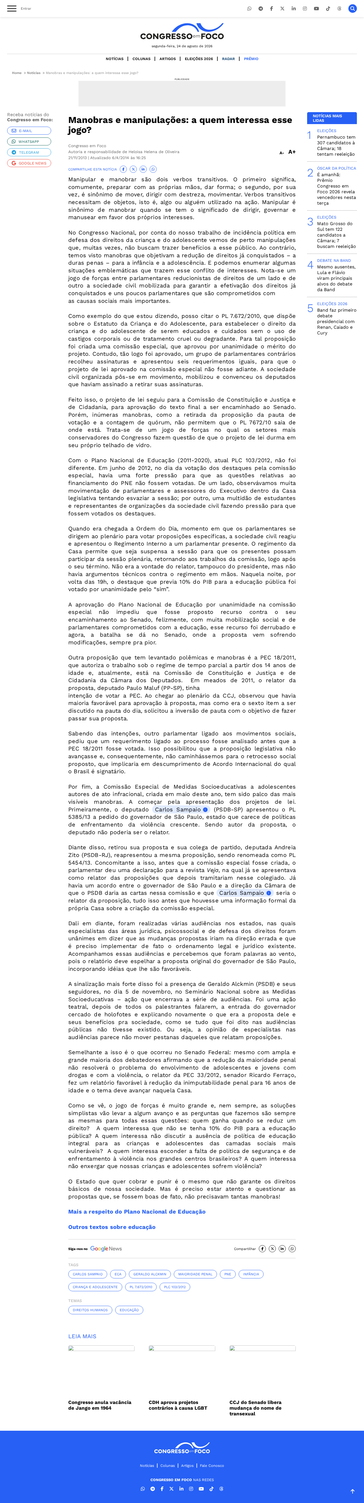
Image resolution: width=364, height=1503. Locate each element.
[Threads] (339, 8)
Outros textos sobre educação (112, 1227)
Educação (129, 1310)
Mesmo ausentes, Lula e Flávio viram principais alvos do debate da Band (336, 278)
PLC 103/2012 (175, 1287)
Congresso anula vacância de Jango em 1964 (99, 1405)
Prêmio (251, 59)
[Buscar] (352, 8)
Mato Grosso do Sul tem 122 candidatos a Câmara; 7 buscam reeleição (336, 235)
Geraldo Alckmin (149, 1274)
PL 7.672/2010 (141, 1287)
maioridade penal (195, 1274)
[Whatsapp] (249, 8)
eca (118, 1274)
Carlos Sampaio (178, 809)
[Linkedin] (294, 8)
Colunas (141, 59)
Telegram (29, 152)
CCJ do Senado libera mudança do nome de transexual (255, 1407)
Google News (32, 163)
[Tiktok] (328, 8)
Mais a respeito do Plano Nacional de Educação (137, 1211)
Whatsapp (28, 141)
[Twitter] (282, 8)
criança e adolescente (95, 1287)
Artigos (168, 59)
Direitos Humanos (90, 1310)
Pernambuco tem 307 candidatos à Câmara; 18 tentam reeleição (336, 145)
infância (251, 1274)
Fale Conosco (212, 1465)
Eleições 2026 (199, 59)
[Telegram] (260, 8)
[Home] (182, 31)
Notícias (114, 59)
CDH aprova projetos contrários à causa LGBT (178, 1405)
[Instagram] (305, 8)
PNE (227, 1274)
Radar (228, 59)
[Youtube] (316, 8)
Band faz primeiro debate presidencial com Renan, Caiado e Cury (337, 321)
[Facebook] (271, 8)
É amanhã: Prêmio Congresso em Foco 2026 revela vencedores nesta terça (336, 189)
